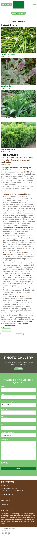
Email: (3, 394)
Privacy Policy (5, 500)
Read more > (5, 56)
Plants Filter (4, 505)
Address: (4, 417)
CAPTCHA (4, 463)
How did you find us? (8, 432)
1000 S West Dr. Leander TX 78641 (12, 491)
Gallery (18, 369)
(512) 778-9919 (6, 4)
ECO (18, 4)
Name (3, 387)
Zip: (2, 424)
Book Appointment (18, 13)
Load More (6, 330)
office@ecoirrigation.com (9, 488)
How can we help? (7, 402)
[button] (34, 343)
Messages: (4, 440)
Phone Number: (6, 409)
